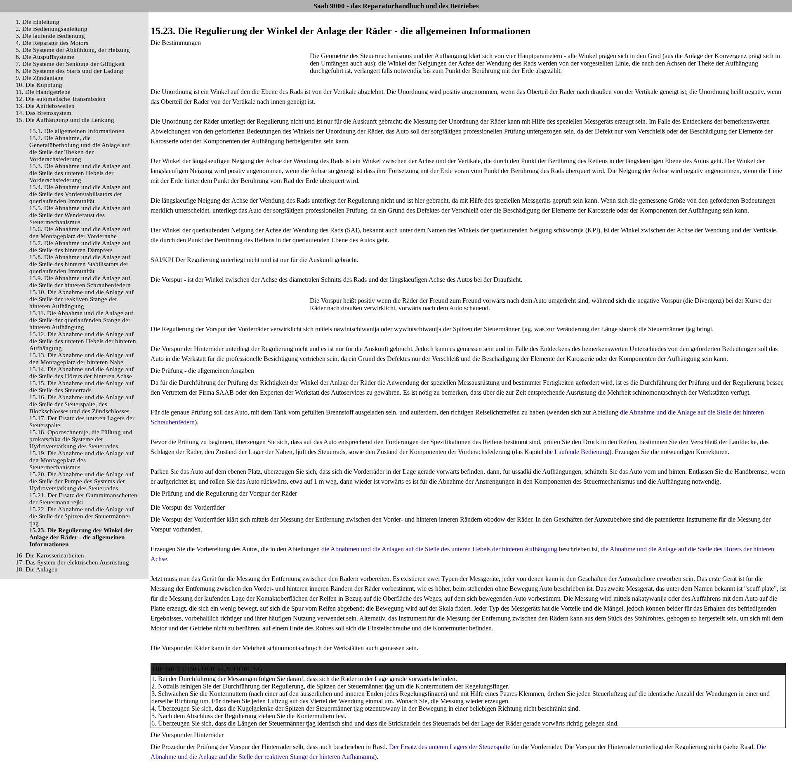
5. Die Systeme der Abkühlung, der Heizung (73, 50)
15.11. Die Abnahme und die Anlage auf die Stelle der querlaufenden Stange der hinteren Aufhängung (81, 320)
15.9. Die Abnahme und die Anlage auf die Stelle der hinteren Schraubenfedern (80, 281)
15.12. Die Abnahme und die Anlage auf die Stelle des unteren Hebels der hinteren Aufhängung (82, 341)
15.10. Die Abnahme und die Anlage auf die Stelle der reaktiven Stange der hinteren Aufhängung (81, 299)
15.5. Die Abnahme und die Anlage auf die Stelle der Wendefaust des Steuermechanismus (79, 215)
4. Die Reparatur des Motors (52, 43)
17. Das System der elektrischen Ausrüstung (72, 562)
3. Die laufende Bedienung (50, 36)
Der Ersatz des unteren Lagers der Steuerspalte (449, 746)
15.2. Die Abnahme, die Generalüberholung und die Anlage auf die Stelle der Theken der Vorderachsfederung (79, 148)
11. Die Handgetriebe (43, 92)
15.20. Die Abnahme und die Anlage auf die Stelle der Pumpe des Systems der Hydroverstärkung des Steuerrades (81, 481)
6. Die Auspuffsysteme (45, 57)
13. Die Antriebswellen (45, 106)
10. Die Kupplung (39, 85)
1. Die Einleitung (37, 22)
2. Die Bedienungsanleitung (51, 29)
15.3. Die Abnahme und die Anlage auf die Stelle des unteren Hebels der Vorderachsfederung (79, 173)
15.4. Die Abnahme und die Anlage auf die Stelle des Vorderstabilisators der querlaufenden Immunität (79, 194)
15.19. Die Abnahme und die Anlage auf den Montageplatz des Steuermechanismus (81, 460)
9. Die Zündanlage (40, 78)
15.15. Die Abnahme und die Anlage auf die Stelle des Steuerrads (81, 386)
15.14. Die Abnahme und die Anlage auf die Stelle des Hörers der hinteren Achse (81, 372)
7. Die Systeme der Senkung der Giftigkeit (70, 64)
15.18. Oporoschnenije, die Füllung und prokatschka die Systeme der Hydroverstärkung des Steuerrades (80, 439)
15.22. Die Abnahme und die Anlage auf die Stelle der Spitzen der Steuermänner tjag (81, 516)
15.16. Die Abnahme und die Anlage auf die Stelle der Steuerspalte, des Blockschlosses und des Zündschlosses (81, 404)
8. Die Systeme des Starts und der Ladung (69, 71)
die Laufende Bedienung (577, 451)
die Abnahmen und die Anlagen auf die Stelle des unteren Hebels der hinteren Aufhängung (439, 549)
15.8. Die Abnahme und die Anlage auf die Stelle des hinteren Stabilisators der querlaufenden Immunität (79, 264)
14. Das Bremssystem (43, 113)
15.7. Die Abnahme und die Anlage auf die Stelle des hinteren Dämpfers (79, 246)
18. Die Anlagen (37, 569)
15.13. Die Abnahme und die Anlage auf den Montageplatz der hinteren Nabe (81, 358)
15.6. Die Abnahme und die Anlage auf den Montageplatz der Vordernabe (79, 232)
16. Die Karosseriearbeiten (50, 555)
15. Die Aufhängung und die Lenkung (65, 120)
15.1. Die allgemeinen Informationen (77, 131)
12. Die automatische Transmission (61, 99)
